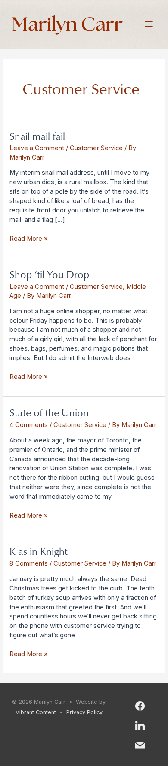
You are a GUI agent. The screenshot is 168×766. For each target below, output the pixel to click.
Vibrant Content (36, 712)
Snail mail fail (37, 136)
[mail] (140, 745)
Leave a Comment (36, 148)
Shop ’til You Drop (49, 274)
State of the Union (49, 412)
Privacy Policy (84, 712)
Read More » (28, 238)
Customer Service (96, 148)
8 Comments (28, 563)
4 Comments (28, 425)
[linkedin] (140, 725)
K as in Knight (38, 551)
